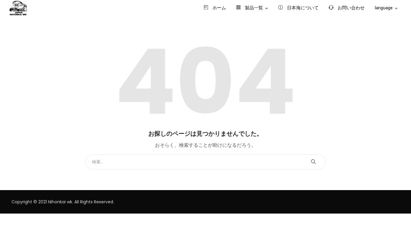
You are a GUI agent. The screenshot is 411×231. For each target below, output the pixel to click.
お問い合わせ (350, 8)
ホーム (218, 8)
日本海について (302, 8)
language (384, 8)
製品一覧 (253, 8)
